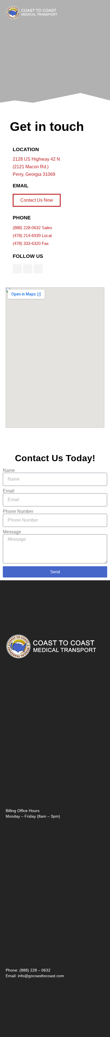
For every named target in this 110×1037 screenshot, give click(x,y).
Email (8, 491)
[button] (100, 12)
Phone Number (18, 511)
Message (12, 532)
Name (9, 470)
